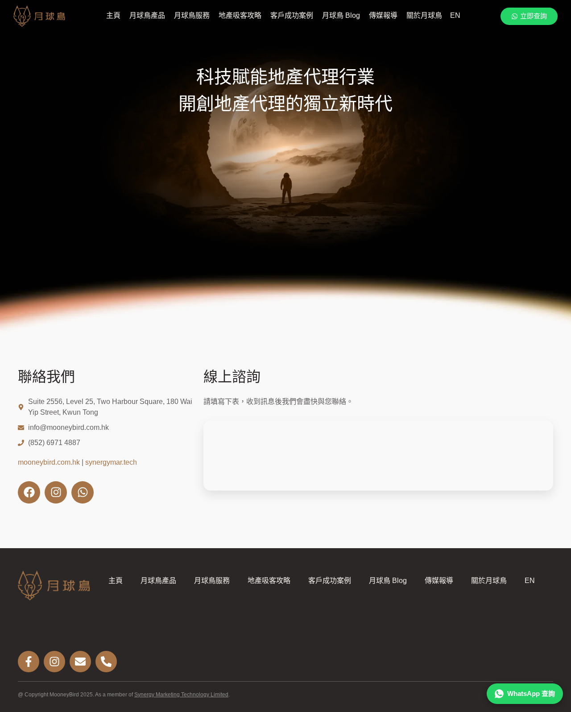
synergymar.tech (111, 462)
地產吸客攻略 (240, 15)
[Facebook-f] (28, 661)
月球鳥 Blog (341, 15)
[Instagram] (56, 492)
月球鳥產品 (147, 15)
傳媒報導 (383, 15)
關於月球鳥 (424, 15)
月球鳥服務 (192, 15)
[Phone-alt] (106, 661)
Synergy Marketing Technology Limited (181, 694)
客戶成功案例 (291, 15)
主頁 (113, 15)
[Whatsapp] (82, 492)
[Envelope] (80, 661)
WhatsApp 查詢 (531, 693)
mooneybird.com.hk (49, 462)
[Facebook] (29, 492)
